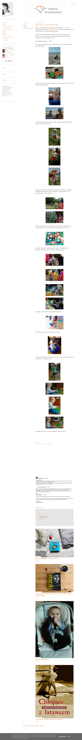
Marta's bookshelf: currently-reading (8, 48)
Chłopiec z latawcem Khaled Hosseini (49, 719)
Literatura (4, 24)
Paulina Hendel (6, 56)
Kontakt (4, 35)
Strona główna (5, 22)
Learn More (62, 736)
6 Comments (42, 22)
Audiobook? (43, 517)
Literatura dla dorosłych (7, 26)
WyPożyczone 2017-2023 (8, 36)
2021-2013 (6, 40)
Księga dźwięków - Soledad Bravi (47, 558)
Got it (68, 736)
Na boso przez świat (42, 659)
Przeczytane (5, 38)
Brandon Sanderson (8, 51)
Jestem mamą (26, 27)
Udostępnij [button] (25, 22)
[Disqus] (54, 461)
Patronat (4, 31)
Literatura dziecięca (6, 27)
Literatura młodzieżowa (7, 29)
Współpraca (4, 33)
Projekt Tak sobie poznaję (28, 28)
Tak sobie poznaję (66, 27)
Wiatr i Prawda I (6, 50)
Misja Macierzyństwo (53, 29)
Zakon (6, 54)
